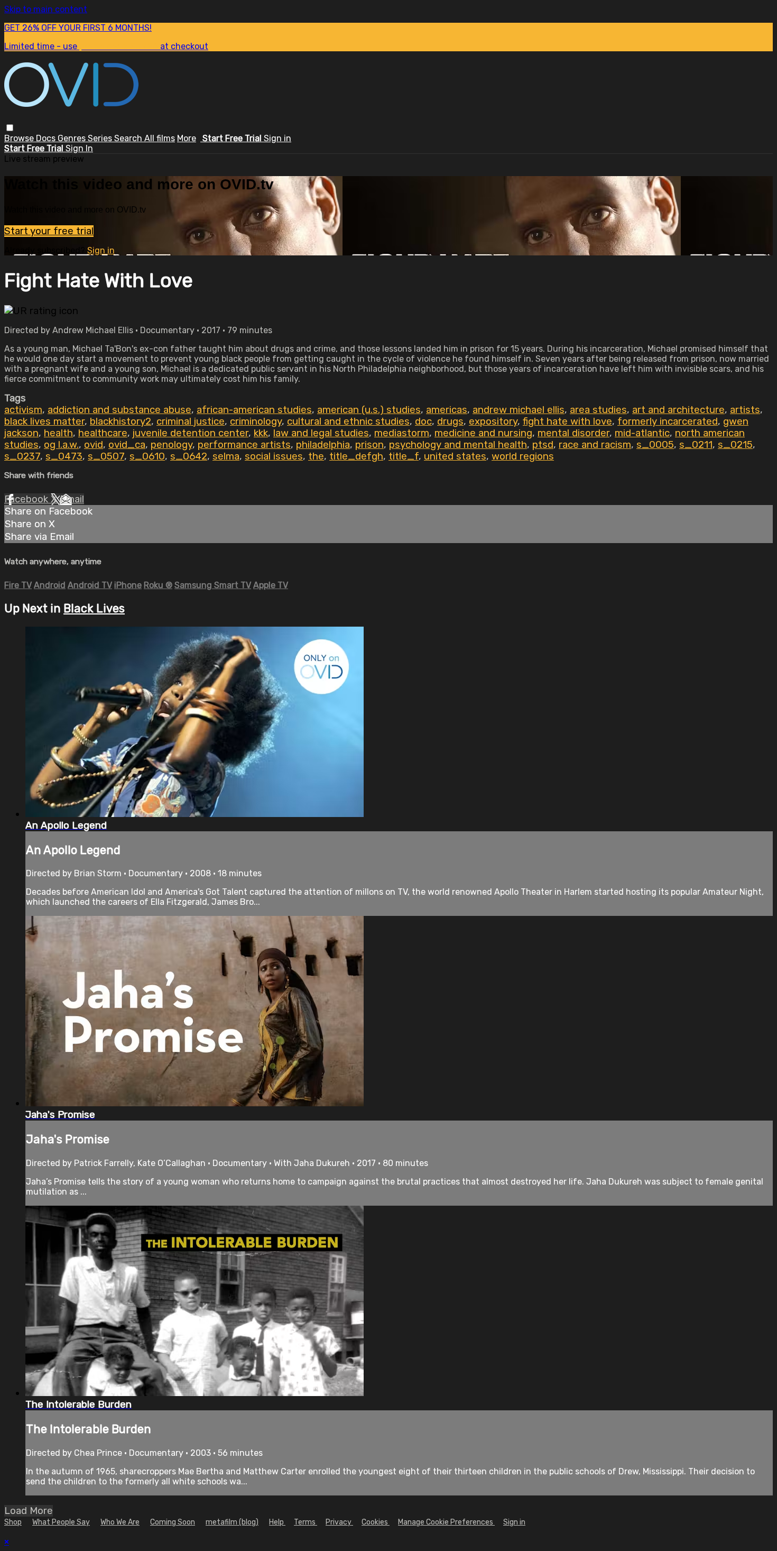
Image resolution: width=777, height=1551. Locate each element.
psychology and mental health (458, 445)
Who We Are (120, 1522)
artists (745, 410)
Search (129, 138)
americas (446, 410)
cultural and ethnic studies (348, 421)
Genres (73, 138)
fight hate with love (567, 421)
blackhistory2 (120, 421)
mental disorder (573, 433)
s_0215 (735, 445)
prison (369, 445)
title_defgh (356, 456)
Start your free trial (49, 231)
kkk (261, 433)
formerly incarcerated (667, 421)
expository (493, 421)
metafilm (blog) (232, 1522)
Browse (20, 138)
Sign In (79, 148)
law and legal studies (321, 433)
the (316, 456)
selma (225, 456)
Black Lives (94, 608)
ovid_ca (126, 445)
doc (423, 421)
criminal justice (190, 421)
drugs (450, 421)
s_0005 (655, 445)
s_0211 (696, 445)
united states (455, 456)
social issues (274, 456)
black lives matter (44, 421)
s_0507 (106, 456)
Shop (13, 1522)
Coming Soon (172, 1522)
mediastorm (401, 433)
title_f (403, 456)
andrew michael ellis (519, 410)
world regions (523, 456)
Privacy (339, 1522)
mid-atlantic (642, 433)
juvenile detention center (190, 433)
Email (72, 499)
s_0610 (147, 456)
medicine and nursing (483, 433)
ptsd (542, 445)
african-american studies (254, 410)
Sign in (277, 138)
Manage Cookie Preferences (446, 1522)
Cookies (376, 1522)
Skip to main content (45, 9)
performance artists (244, 445)
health (58, 433)
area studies (598, 410)
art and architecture (678, 410)
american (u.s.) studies (369, 410)
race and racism (595, 445)
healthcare (102, 433)
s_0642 (188, 456)
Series (101, 138)
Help (277, 1522)
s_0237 (22, 456)
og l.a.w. (61, 445)
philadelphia (323, 445)
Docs (47, 138)
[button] (9, 127)
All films (159, 138)
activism (23, 410)
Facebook (27, 499)
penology (171, 445)
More (186, 138)
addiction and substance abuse (119, 410)
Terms (305, 1522)
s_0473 (63, 456)
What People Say (61, 1522)
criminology (256, 421)
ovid (93, 445)
